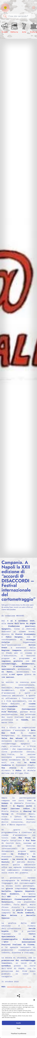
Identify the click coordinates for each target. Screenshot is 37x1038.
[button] (34, 1000)
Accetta (18, 1023)
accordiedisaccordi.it (19, 987)
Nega (18, 1028)
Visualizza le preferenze (18, 1033)
